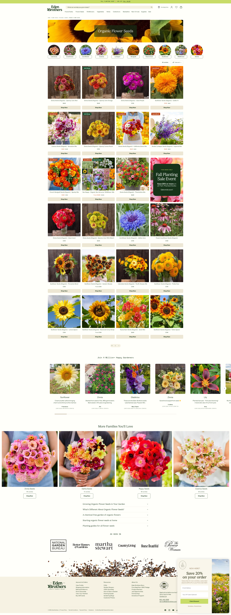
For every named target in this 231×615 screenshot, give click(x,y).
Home (49, 17)
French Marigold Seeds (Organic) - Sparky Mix (64, 192)
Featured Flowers (63, 17)
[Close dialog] (226, 561)
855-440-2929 (164, 599)
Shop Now (64, 107)
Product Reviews (137, 589)
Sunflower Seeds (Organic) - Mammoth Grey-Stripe (98, 330)
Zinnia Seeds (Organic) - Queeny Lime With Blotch (98, 238)
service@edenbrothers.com (168, 601)
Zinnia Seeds (30, 489)
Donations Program (138, 596)
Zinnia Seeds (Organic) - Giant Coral (64, 238)
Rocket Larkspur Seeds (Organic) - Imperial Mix (167, 146)
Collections (116, 12)
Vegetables (100, 12)
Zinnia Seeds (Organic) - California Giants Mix (132, 146)
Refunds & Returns (81, 589)
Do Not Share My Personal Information (104, 610)
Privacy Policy (63, 610)
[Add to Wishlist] (78, 68)
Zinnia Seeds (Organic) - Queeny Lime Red (64, 100)
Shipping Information (82, 587)
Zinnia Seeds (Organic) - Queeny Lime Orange (98, 100)
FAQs (105, 585)
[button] (69, 12)
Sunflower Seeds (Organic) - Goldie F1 (166, 100)
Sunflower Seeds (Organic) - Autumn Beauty (98, 284)
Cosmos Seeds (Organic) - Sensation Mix (64, 146)
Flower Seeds (80, 12)
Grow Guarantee (81, 591)
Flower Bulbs (69, 12)
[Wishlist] (176, 7)
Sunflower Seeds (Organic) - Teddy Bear (166, 284)
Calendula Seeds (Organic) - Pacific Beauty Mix (132, 284)
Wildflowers (90, 12)
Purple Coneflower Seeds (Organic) (167, 238)
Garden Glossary (109, 587)
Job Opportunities (137, 591)
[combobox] (109, 7)
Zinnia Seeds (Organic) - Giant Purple (132, 100)
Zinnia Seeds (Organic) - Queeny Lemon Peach (98, 146)
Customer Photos (109, 598)
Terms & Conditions (73, 610)
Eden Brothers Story (138, 585)
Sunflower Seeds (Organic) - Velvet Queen (167, 330)
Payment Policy (83, 610)
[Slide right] (224, 388)
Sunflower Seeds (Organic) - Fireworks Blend (64, 284)
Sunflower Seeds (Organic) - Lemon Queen (64, 330)
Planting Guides (109, 593)
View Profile (79, 585)
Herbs (108, 12)
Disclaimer (91, 610)
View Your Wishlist (82, 593)
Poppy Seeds (144, 489)
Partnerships (136, 593)
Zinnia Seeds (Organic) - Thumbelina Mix (132, 192)
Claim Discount (194, 601)
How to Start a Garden (110, 591)
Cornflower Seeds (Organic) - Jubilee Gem (132, 238)
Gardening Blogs (109, 596)
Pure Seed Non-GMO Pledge (140, 587)
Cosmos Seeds (201, 489)
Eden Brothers (55, 610)
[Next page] (119, 345)
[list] (115, 387)
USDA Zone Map (109, 589)
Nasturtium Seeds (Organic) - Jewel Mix (132, 330)
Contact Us (163, 596)
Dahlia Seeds (87, 489)
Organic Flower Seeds (74, 17)
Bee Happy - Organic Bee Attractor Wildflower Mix (98, 192)
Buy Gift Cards (80, 596)
